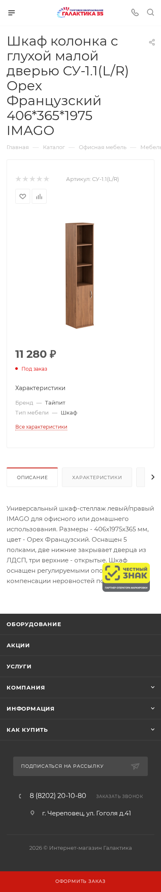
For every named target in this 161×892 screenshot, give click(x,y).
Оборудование (34, 624)
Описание (32, 477)
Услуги (19, 666)
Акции (18, 645)
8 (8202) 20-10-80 (58, 796)
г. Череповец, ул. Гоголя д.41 (86, 813)
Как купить (27, 729)
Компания (26, 687)
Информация (31, 708)
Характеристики (97, 477)
